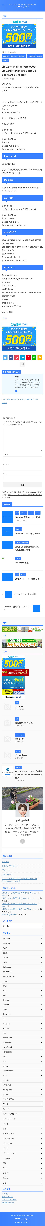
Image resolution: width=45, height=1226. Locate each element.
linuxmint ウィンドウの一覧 (27, 533)
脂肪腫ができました (24, 723)
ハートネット (22, 6)
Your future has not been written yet (22, 1215)
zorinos (4, 403)
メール (6, 464)
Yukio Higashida (9, 914)
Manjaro (14, 399)
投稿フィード (7, 1197)
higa (3, 895)
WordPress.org (8, 1202)
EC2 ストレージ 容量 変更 (27, 579)
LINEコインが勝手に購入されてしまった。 (19, 893)
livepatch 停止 (21, 563)
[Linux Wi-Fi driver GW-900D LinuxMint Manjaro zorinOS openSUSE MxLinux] (22, 357)
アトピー (19, 706)
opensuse (28, 399)
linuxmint (7, 399)
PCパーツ (19, 739)
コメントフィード (9, 1199)
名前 (5, 454)
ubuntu (35, 399)
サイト (5, 474)
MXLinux (21, 399)
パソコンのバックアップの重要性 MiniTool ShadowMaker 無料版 (28, 774)
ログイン (5, 1194)
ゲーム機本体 (21, 755)
